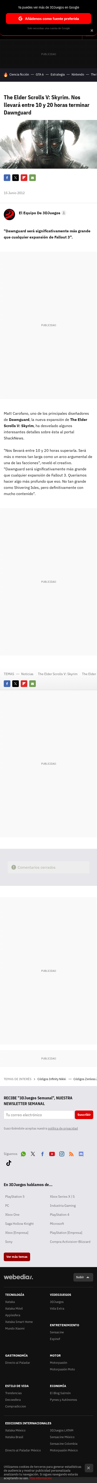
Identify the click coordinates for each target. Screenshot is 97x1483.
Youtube (52, 1153)
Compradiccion (15, 1406)
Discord (81, 1153)
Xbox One (12, 1214)
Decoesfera (13, 1400)
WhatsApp (23, 1153)
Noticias (27, 674)
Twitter (15, 177)
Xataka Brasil (14, 1437)
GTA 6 (40, 74)
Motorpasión (58, 1363)
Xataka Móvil (14, 1309)
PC (7, 1205)
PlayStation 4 (59, 1214)
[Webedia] (18, 1280)
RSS (71, 1153)
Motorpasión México (64, 1450)
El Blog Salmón (60, 1393)
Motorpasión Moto (62, 1369)
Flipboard (24, 177)
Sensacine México (62, 1437)
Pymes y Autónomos (63, 1400)
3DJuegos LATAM (61, 1430)
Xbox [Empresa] (16, 1232)
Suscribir (84, 1115)
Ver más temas (17, 1257)
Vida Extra (57, 1309)
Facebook (7, 177)
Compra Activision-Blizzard (70, 1242)
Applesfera (12, 1315)
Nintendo (78, 74)
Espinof (55, 1339)
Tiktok (8, 1162)
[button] (41, 213)
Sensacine (57, 1332)
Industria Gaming (63, 1205)
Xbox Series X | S (62, 1196)
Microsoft (57, 1223)
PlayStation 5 (14, 1196)
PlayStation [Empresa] (66, 1232)
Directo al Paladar (17, 1363)
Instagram (61, 1153)
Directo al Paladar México (23, 1450)
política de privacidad (63, 1128)
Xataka (10, 1302)
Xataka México (15, 1430)
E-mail (32, 177)
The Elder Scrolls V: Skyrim (57, 674)
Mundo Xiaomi (14, 1328)
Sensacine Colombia (63, 1444)
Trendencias (13, 1393)
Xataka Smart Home (19, 1322)
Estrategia (58, 74)
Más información (40, 1478)
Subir (80, 1277)
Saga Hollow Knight (19, 1223)
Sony (8, 1242)
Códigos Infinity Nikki (52, 1079)
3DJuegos (57, 1302)
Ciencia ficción (19, 74)
